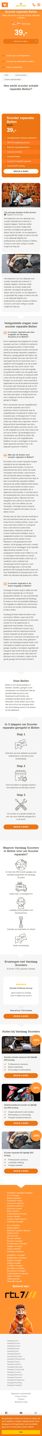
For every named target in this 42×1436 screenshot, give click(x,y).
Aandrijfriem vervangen (16, 1255)
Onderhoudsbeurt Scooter (17, 1214)
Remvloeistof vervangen (16, 1271)
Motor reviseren (13, 1211)
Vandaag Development (15, 1380)
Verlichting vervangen (15, 1222)
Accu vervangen (13, 1195)
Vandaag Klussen (13, 1343)
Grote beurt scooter (14, 1208)
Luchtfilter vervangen (15, 1266)
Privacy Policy (21, 1396)
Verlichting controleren (15, 1251)
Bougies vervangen (14, 1260)
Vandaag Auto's (13, 1341)
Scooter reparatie (13, 1216)
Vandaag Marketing (14, 1383)
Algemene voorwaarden (21, 1394)
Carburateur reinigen (15, 1201)
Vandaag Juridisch (14, 1364)
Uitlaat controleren (14, 1276)
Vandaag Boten (13, 1351)
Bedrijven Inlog (21, 1402)
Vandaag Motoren (13, 1354)
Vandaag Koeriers (14, 1346)
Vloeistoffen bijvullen (14, 1281)
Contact (21, 1399)
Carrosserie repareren (15, 1203)
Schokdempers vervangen (17, 1244)
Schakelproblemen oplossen (18, 1273)
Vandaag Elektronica (15, 1375)
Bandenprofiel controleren (16, 1258)
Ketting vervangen (14, 1263)
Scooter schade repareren (17, 1219)
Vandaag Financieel (14, 1377)
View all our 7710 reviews (21, 1011)
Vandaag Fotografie (14, 1385)
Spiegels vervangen (14, 1246)
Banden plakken (13, 1228)
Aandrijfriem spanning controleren (19, 1193)
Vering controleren (14, 1249)
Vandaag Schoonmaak (15, 1369)
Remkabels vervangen (15, 1268)
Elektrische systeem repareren (18, 1231)
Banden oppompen (14, 1198)
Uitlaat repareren (13, 1279)
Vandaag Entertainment (16, 1359)
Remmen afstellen (14, 1238)
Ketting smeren (13, 1233)
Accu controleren (13, 1225)
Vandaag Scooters (14, 1372)
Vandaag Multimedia (14, 1367)
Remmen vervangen (15, 1241)
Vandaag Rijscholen (14, 1356)
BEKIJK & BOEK (21, 171)
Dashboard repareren (15, 1206)
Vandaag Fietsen (13, 1362)
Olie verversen (12, 1236)
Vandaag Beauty (13, 1348)
